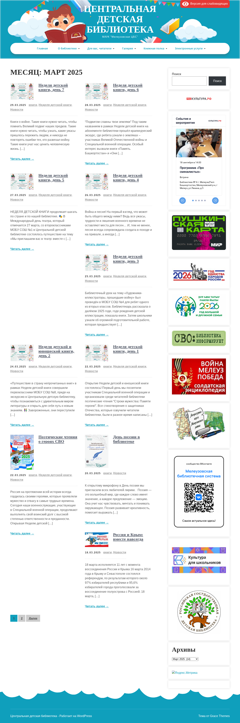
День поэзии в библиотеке (126, 439)
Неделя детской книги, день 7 (53, 87)
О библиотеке (67, 48)
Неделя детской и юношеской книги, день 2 (56, 351)
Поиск (176, 74)
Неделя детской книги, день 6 (127, 87)
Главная (42, 48)
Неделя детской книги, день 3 (127, 258)
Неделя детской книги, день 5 (53, 177)
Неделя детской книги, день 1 (127, 348)
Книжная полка (154, 48)
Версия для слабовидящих (208, 3)
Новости (16, 109)
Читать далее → (22, 158)
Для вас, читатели (99, 48)
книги (33, 105)
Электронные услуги (188, 48)
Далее (33, 618)
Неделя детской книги (55, 105)
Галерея (127, 48)
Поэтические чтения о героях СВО (57, 439)
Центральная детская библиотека (120, 19)
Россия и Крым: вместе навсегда (128, 536)
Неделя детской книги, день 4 (127, 177)
